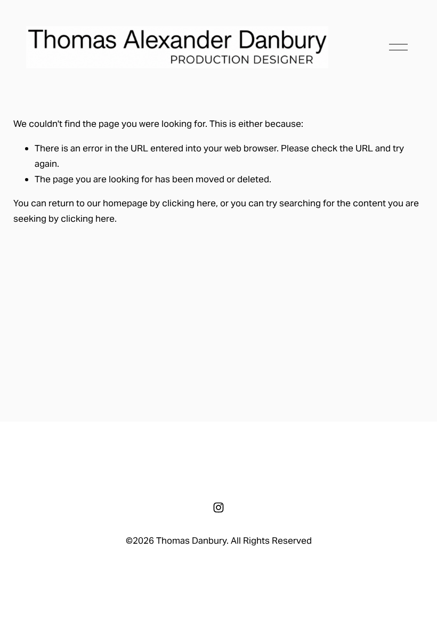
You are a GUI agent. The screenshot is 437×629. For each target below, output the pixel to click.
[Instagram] (218, 507)
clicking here (189, 203)
